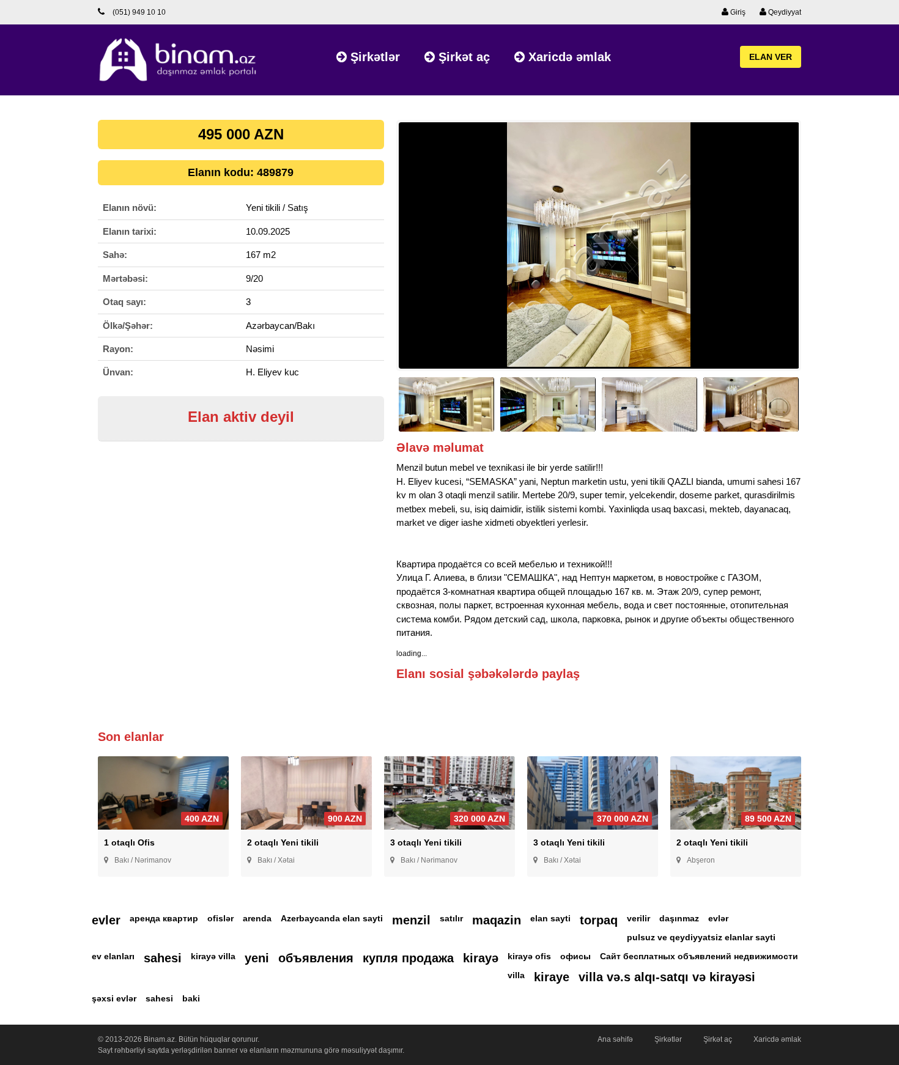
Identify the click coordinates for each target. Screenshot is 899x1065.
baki (191, 998)
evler (106, 920)
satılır (451, 918)
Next (819, 251)
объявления (315, 958)
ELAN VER (770, 57)
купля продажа (408, 958)
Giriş (736, 12)
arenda (257, 918)
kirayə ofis (529, 956)
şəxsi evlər (114, 998)
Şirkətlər (373, 57)
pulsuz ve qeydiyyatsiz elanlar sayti (701, 937)
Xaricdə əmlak (568, 57)
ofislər (220, 918)
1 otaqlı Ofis (129, 842)
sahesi (163, 958)
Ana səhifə (615, 1039)
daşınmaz (679, 918)
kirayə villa (213, 956)
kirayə (480, 958)
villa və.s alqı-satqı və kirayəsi (667, 977)
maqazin (496, 920)
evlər (718, 918)
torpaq (599, 920)
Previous (377, 251)
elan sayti (550, 918)
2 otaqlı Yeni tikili (283, 842)
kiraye (551, 977)
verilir (638, 918)
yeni (257, 958)
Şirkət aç (462, 57)
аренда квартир (164, 918)
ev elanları (113, 956)
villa (516, 975)
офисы (575, 956)
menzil (411, 920)
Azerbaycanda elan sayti (332, 918)
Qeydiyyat (783, 12)
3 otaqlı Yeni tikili (426, 842)
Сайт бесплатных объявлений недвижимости (699, 956)
